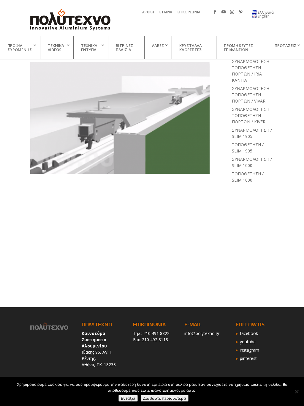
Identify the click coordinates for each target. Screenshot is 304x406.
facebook (249, 333)
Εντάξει (128, 398)
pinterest (248, 358)
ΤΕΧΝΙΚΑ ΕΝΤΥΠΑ (89, 47)
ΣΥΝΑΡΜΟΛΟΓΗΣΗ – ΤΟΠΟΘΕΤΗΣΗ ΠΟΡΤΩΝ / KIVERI (252, 115)
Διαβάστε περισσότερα (164, 398)
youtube (248, 341)
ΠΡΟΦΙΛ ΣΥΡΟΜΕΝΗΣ (19, 47)
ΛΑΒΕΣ (158, 45)
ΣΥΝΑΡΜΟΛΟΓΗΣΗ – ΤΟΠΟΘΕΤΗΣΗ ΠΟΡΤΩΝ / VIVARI (252, 95)
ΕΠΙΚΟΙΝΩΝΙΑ (189, 12)
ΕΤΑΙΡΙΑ (165, 12)
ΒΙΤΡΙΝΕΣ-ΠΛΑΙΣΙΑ (125, 47)
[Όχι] (297, 391)
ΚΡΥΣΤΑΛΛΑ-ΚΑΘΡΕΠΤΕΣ (191, 47)
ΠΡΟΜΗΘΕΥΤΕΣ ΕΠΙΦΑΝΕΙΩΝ (238, 47)
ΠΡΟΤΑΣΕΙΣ (286, 45)
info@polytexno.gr (201, 333)
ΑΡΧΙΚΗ (148, 12)
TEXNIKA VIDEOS (56, 47)
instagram (249, 350)
